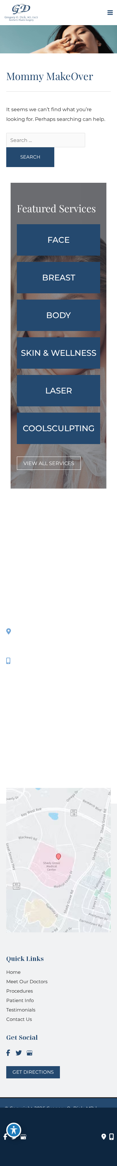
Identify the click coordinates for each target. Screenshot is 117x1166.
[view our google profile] (29, 1053)
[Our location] (111, 1137)
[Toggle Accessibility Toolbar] (13, 1130)
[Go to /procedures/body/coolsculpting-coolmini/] (58, 428)
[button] (49, 463)
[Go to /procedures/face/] (58, 240)
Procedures (19, 991)
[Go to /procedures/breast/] (58, 277)
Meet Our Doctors (26, 981)
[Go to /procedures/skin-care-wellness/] (58, 353)
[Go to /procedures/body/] (58, 315)
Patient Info (20, 1000)
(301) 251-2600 (38, 661)
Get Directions (36, 676)
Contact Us (19, 1019)
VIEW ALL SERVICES (48, 463)
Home (13, 972)
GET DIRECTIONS (33, 1072)
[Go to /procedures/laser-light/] (58, 390)
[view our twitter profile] (18, 1053)
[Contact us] (104, 1137)
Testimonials (20, 1010)
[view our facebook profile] (8, 1053)
